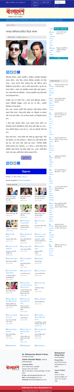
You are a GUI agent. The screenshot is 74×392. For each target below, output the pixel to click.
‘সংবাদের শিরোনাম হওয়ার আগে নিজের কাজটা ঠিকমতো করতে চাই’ (26, 291)
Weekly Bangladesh (24, 180)
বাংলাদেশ (16, 20)
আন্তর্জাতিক (21, 20)
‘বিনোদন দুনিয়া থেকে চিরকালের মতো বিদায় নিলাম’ (25, 338)
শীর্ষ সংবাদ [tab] (57, 29)
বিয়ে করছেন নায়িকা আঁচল (40, 225)
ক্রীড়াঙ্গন (27, 20)
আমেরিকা (11, 20)
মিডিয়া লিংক (35, 2)
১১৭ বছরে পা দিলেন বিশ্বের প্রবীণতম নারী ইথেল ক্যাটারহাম (61, 188)
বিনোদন (31, 20)
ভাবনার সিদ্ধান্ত (24, 318)
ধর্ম (54, 20)
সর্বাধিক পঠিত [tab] (64, 29)
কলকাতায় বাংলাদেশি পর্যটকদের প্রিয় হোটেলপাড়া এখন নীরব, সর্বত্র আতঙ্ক (61, 226)
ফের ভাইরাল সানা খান (25, 273)
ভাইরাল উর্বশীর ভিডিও (40, 302)
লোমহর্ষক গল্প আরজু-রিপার (12, 228)
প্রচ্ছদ (7, 20)
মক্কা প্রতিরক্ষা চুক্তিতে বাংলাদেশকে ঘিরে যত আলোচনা (60, 100)
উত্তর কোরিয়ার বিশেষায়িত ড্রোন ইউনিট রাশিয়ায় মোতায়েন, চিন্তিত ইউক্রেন (61, 205)
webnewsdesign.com (45, 391)
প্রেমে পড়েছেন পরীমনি (25, 249)
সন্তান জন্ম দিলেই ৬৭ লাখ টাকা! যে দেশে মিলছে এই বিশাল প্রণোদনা (61, 114)
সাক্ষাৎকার (51, 20)
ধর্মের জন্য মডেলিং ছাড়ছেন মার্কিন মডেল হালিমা (25, 307)
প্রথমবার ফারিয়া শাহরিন (11, 239)
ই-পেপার (57, 20)
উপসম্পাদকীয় (41, 20)
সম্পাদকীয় (36, 20)
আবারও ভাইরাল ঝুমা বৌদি (12, 213)
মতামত (46, 20)
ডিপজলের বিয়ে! (38, 261)
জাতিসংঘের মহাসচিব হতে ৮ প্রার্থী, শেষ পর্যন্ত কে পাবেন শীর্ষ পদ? (61, 139)
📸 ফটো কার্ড (26, 157)
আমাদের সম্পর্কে (45, 2)
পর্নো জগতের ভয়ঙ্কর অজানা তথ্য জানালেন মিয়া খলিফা (11, 198)
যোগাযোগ (35, 5)
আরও (62, 20)
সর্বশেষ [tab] (51, 29)
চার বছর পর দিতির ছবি (40, 273)
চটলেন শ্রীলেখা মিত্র (10, 291)
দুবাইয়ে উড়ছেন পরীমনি (11, 261)
